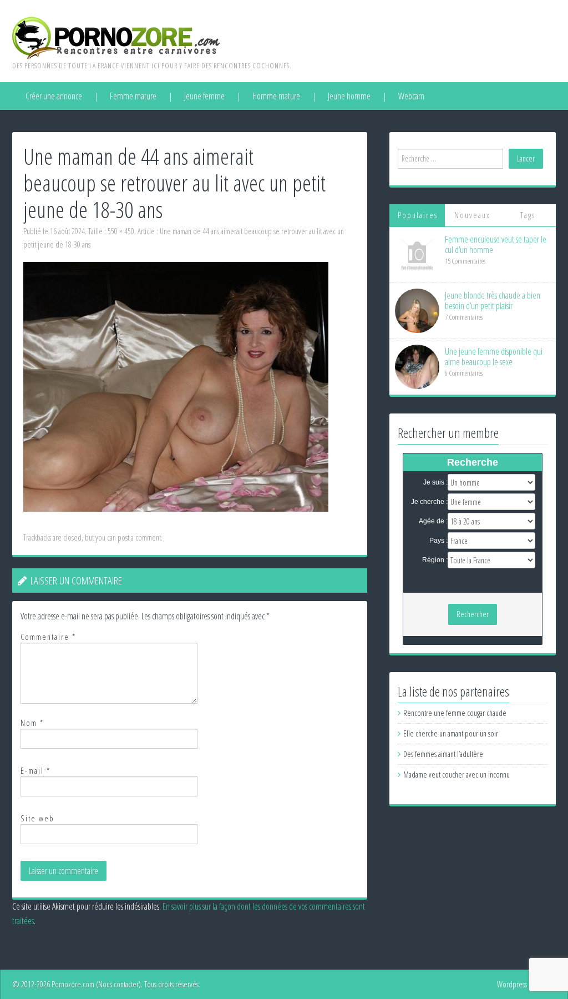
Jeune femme (204, 96)
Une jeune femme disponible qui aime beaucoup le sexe (493, 356)
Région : (435, 560)
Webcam (411, 96)
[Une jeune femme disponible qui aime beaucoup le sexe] (417, 366)
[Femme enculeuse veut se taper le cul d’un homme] (417, 254)
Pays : (438, 540)
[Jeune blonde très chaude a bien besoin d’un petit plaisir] (417, 310)
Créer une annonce (54, 96)
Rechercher (473, 614)
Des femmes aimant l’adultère (443, 754)
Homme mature (276, 96)
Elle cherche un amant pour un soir (450, 733)
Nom (32, 723)
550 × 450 (121, 231)
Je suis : (435, 482)
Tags (527, 215)
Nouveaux (472, 215)
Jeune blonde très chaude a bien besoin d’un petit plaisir (492, 300)
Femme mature (133, 96)
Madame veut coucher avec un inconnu (456, 774)
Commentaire (48, 637)
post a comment (139, 537)
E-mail (35, 770)
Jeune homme (349, 96)
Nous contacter (118, 984)
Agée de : (433, 521)
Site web (37, 818)
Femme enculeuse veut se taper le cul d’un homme (495, 244)
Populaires (418, 215)
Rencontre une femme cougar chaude (454, 713)
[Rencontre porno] (116, 37)
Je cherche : (429, 502)
